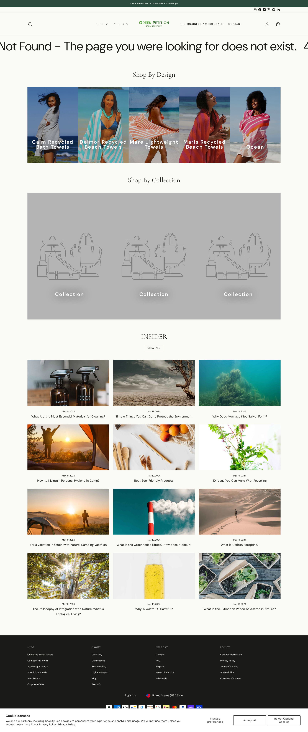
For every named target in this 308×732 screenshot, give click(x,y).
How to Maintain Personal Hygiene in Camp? (68, 481)
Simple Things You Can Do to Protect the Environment (153, 416)
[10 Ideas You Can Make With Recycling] (240, 447)
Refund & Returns (165, 672)
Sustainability (99, 666)
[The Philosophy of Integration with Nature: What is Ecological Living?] (68, 576)
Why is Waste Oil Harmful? (154, 609)
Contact (235, 23)
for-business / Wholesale (201, 23)
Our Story (97, 654)
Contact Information (231, 654)
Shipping (160, 666)
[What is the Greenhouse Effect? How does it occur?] (154, 512)
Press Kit (96, 684)
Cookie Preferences (230, 678)
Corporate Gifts (35, 684)
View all (154, 348)
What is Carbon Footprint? (239, 545)
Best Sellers (33, 678)
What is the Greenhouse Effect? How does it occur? (154, 545)
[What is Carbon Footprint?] (240, 512)
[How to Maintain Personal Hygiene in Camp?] (68, 447)
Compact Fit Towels (37, 660)
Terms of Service (229, 666)
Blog (94, 678)
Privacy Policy (66, 724)
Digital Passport (100, 672)
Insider (119, 23)
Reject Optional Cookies (284, 720)
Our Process (98, 660)
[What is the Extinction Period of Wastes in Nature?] (240, 576)
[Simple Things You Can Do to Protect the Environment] (154, 383)
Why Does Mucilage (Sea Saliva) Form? (239, 416)
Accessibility (227, 672)
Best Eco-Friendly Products (154, 481)
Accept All (249, 720)
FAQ (158, 660)
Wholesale (161, 678)
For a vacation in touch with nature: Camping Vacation (68, 545)
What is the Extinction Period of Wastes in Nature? (240, 609)
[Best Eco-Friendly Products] (154, 447)
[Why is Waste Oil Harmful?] (154, 576)
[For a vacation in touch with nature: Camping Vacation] (68, 512)
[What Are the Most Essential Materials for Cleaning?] (68, 383)
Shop (100, 23)
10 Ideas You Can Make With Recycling (240, 481)
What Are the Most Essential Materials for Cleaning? (68, 416)
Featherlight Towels (37, 666)
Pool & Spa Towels (37, 672)
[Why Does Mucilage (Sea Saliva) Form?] (240, 383)
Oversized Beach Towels (40, 654)
